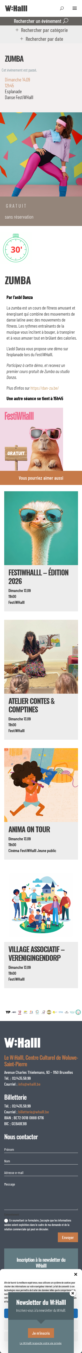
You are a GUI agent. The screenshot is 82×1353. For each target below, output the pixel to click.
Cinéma (13, 850)
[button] (76, 1274)
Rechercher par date (44, 39)
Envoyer (68, 1237)
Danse (10, 97)
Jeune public (46, 850)
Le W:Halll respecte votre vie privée (41, 1343)
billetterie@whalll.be (33, 1111)
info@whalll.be (29, 1083)
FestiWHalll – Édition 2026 (38, 576)
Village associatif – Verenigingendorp (36, 953)
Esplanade (13, 91)
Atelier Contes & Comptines (31, 705)
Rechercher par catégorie (44, 30)
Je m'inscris (41, 1333)
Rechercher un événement (37, 21)
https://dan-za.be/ (44, 387)
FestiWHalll (24, 97)
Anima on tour (29, 829)
